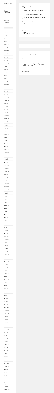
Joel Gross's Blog (8, 3)
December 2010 (6, 310)
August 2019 (5, 156)
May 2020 (5, 143)
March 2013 (5, 270)
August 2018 (5, 174)
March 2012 (5, 288)
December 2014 (6, 239)
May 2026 (5, 38)
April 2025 (5, 57)
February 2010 (6, 325)
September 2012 (6, 279)
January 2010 (5, 326)
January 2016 (5, 220)
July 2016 (5, 211)
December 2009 (6, 328)
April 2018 (5, 180)
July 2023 (5, 87)
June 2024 (5, 72)
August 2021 (5, 121)
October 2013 (5, 260)
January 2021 (5, 131)
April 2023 (5, 91)
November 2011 (6, 294)
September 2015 (6, 226)
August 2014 (5, 245)
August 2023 (5, 85)
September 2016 (6, 208)
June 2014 (5, 248)
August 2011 (5, 298)
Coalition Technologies (31, 33)
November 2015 (6, 223)
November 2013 (6, 258)
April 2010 (5, 322)
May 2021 (5, 125)
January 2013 (5, 273)
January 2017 (5, 202)
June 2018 (5, 177)
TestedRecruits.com (6, 10)
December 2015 (6, 221)
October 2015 (5, 224)
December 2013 (6, 257)
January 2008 (5, 362)
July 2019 (5, 158)
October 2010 (5, 313)
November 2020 (6, 134)
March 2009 (5, 341)
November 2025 (6, 47)
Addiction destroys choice (7, 389)
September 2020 (6, 137)
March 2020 (5, 146)
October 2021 (5, 118)
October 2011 (5, 295)
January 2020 (5, 149)
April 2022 (5, 109)
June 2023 (5, 88)
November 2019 (6, 152)
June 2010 (5, 319)
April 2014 (5, 251)
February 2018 (6, 183)
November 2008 (6, 347)
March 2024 (5, 75)
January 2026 (5, 44)
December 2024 (6, 63)
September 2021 (6, 119)
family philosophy (7, 22)
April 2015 (5, 233)
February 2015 (6, 236)
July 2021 (5, 122)
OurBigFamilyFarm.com (7, 12)
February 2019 (6, 165)
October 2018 (5, 171)
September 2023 (6, 84)
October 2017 (5, 189)
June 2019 (5, 159)
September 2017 (6, 190)
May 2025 (5, 56)
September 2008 (6, 350)
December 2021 (6, 115)
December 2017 (6, 186)
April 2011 (5, 304)
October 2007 (5, 366)
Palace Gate (5, 382)
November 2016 (6, 205)
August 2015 (5, 227)
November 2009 (6, 329)
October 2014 (5, 242)
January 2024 (5, 78)
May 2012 (5, 285)
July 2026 (5, 35)
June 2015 (5, 230)
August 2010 (5, 316)
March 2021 (5, 128)
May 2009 (5, 338)
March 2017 (5, 199)
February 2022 (6, 112)
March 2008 (5, 359)
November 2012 (6, 276)
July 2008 (5, 353)
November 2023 (6, 81)
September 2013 (6, 261)
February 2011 (6, 307)
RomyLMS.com (6, 11)
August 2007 (5, 369)
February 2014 (6, 254)
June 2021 (5, 124)
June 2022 (5, 106)
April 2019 (5, 162)
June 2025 (5, 54)
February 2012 (6, 289)
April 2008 (5, 357)
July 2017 (5, 193)
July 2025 (5, 53)
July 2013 (5, 264)
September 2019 (6, 155)
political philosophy (7, 20)
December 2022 (6, 97)
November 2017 (6, 187)
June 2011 (5, 301)
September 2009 (6, 332)
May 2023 (5, 90)
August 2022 (5, 103)
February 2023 (6, 94)
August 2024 (5, 69)
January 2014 (5, 255)
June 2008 (5, 354)
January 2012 (5, 291)
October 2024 (5, 66)
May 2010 (5, 320)
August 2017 (5, 192)
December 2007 (6, 363)
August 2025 (5, 51)
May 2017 (5, 196)
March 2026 (5, 41)
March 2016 (5, 217)
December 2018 (6, 168)
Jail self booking (6, 386)
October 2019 (5, 153)
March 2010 (5, 323)
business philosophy (7, 18)
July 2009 (5, 335)
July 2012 (5, 282)
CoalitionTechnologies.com (7, 9)
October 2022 (5, 100)
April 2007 (5, 375)
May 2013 (5, 267)
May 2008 (5, 356)
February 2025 (6, 60)
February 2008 (6, 360)
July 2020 (5, 140)
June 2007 (5, 372)
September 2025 (6, 50)
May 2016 (5, 214)
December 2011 (6, 292)
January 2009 (5, 344)
